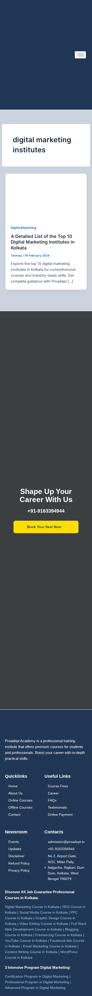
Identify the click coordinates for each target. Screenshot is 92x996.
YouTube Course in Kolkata (26, 941)
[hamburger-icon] (80, 54)
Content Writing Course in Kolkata (31, 952)
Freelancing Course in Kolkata (58, 935)
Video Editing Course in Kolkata (43, 924)
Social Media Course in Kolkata (43, 912)
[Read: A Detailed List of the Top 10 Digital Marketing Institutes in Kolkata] (45, 196)
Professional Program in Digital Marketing (37, 982)
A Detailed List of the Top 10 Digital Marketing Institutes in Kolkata (43, 241)
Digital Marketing (23, 228)
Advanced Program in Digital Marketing (35, 988)
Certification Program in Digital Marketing (36, 976)
